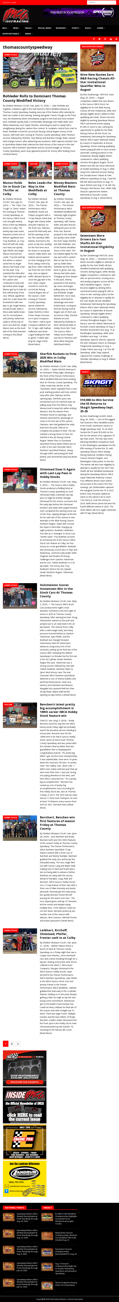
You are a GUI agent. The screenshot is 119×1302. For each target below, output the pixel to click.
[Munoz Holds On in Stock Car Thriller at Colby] (15, 170)
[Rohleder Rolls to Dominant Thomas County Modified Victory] (40, 72)
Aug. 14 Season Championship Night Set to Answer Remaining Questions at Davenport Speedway (65, 1268)
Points (75, 28)
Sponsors (60, 28)
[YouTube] (110, 39)
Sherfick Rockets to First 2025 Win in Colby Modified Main (58, 357)
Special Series (44, 28)
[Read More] (11, 154)
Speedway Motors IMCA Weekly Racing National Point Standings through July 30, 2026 (27, 1267)
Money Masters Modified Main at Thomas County (65, 188)
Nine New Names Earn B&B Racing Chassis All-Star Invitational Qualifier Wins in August (97, 82)
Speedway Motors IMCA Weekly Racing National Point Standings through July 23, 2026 (27, 1283)
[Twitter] (99, 39)
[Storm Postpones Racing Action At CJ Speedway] (47, 1285)
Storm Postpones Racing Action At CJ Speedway (66, 1283)
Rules (88, 28)
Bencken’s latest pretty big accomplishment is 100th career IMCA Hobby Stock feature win (58, 710)
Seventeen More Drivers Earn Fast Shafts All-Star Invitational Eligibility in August (97, 243)
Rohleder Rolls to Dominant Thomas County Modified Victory (34, 98)
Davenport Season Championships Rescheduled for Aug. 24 (66, 1251)
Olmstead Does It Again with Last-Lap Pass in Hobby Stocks (57, 473)
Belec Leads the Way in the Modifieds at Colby (40, 188)
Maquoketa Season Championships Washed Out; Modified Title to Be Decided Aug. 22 (66, 1236)
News (15, 28)
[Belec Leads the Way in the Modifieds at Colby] (40, 170)
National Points (14, 1207)
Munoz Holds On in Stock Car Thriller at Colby (14, 188)
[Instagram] (105, 39)
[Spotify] (116, 39)
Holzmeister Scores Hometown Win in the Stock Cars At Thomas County (56, 590)
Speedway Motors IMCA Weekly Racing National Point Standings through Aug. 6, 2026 (27, 1250)
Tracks (28, 28)
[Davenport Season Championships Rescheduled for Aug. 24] (47, 1252)
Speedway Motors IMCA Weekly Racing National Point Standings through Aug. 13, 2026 (27, 1234)
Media (28, 33)
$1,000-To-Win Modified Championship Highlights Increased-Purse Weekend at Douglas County (66, 1218)
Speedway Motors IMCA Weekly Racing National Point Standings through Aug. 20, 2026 (27, 1217)
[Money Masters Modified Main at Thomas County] (65, 170)
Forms (100, 28)
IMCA (4, 28)
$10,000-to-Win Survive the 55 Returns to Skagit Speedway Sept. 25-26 (97, 405)
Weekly (48, 1207)
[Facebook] (93, 39)
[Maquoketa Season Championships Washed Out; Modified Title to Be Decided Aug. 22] (47, 1236)
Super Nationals (10, 33)
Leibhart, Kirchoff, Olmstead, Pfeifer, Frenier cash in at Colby (57, 934)
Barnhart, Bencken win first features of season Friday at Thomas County (57, 822)
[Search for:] (101, 2)
